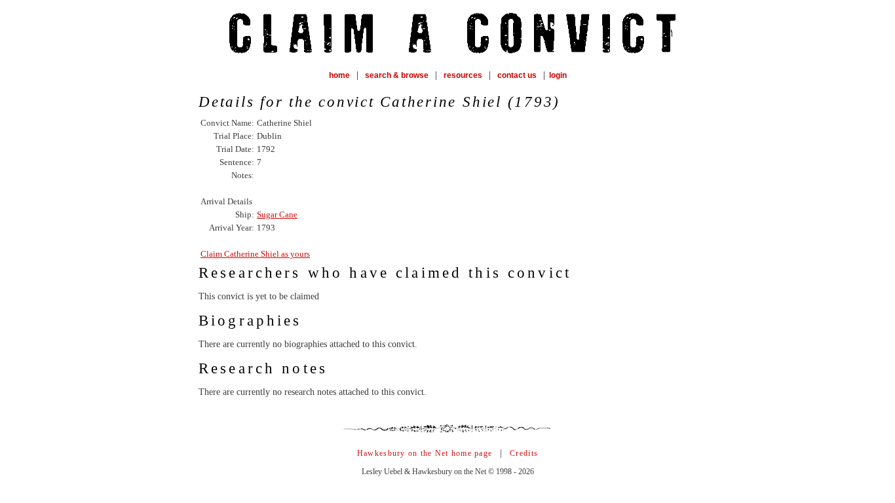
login (558, 75)
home (339, 75)
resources (463, 75)
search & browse (396, 75)
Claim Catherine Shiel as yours (255, 254)
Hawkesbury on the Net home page (424, 453)
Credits (524, 453)
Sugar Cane (277, 214)
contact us (517, 75)
